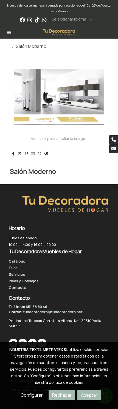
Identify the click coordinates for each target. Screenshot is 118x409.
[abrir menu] (9, 32)
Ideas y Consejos (23, 280)
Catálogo (17, 261)
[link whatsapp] (44, 19)
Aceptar (89, 395)
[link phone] (113, 139)
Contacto (17, 287)
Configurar (32, 395)
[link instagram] (29, 19)
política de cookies (66, 382)
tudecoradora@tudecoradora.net (53, 311)
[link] (59, 32)
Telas (13, 267)
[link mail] (113, 148)
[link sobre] (59, 207)
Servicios (17, 274)
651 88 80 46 (36, 306)
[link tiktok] (37, 19)
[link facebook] (22, 19)
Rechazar (62, 395)
